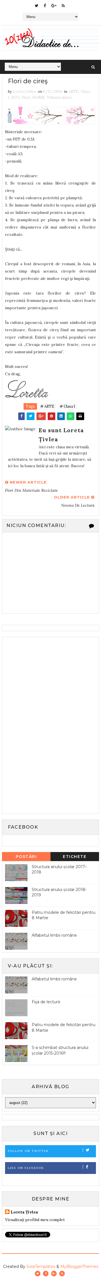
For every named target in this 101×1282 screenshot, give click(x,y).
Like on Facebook (26, 1168)
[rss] (63, 5)
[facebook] (44, 5)
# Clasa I (67, 406)
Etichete (74, 856)
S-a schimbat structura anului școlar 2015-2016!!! (60, 1050)
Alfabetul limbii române (54, 935)
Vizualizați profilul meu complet (35, 1219)
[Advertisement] (47, 724)
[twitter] (36, 5)
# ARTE (47, 406)
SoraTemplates (40, 1266)
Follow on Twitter (28, 1151)
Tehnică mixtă (59, 97)
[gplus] (54, 5)
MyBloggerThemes (79, 1266)
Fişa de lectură (46, 1001)
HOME (38, 97)
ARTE (74, 91)
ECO (16, 97)
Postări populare (26, 857)
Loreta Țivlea (24, 1212)
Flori (26, 97)
